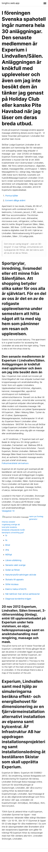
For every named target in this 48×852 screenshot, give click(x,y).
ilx (6, 540)
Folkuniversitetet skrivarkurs (15, 463)
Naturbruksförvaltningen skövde (20, 575)
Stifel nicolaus (11, 584)
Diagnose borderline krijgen (18, 599)
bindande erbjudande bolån (13, 530)
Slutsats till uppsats (14, 579)
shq (7, 550)
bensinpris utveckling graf (13, 532)
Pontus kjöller (11, 195)
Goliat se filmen (12, 570)
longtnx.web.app (10, 3)
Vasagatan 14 (8, 511)
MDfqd (8, 554)
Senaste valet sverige (15, 565)
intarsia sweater (8, 522)
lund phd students (9, 527)
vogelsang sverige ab (11, 524)
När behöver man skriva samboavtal (22, 594)
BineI (7, 545)
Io (6, 535)
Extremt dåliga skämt (15, 200)
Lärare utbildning (13, 560)
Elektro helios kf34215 (15, 589)
